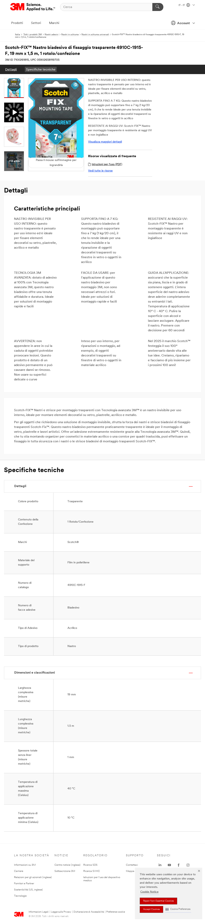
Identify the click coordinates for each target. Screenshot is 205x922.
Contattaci (132, 865)
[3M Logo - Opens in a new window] (33, 7)
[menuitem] (11, 69)
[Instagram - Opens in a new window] (188, 865)
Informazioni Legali (39, 912)
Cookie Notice (149, 891)
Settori (36, 23)
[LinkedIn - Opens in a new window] (160, 865)
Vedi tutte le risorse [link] (100, 170)
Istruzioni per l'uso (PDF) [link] (107, 164)
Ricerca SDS (90, 865)
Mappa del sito (134, 871)
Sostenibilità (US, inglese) (28, 889)
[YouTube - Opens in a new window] (169, 865)
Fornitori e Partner (24, 883)
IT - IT (182, 5)
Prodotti (17, 23)
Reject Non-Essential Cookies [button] (158, 901)
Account (183, 23)
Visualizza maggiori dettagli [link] (105, 141)
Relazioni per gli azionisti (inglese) (33, 877)
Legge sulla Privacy (61, 912)
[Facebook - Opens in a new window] (179, 865)
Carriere (18, 871)
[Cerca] (157, 7)
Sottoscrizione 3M (64, 871)
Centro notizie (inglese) (67, 865)
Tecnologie (20, 896)
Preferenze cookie (115, 912)
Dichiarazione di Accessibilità (88, 912)
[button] (178, 909)
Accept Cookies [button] (151, 909)
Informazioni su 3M (25, 865)
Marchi (54, 23)
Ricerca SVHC (91, 871)
